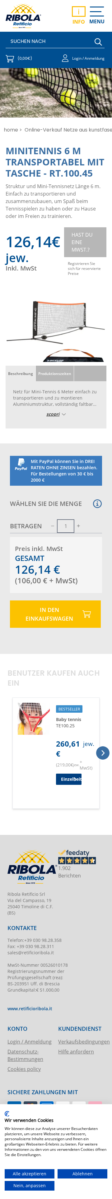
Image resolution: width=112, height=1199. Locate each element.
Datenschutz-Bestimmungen (25, 1055)
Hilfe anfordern (76, 1051)
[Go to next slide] (103, 753)
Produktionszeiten (54, 373)
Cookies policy (24, 1069)
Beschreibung (20, 373)
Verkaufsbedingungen (80, 1041)
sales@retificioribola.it (30, 953)
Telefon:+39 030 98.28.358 (34, 940)
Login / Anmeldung (29, 1041)
